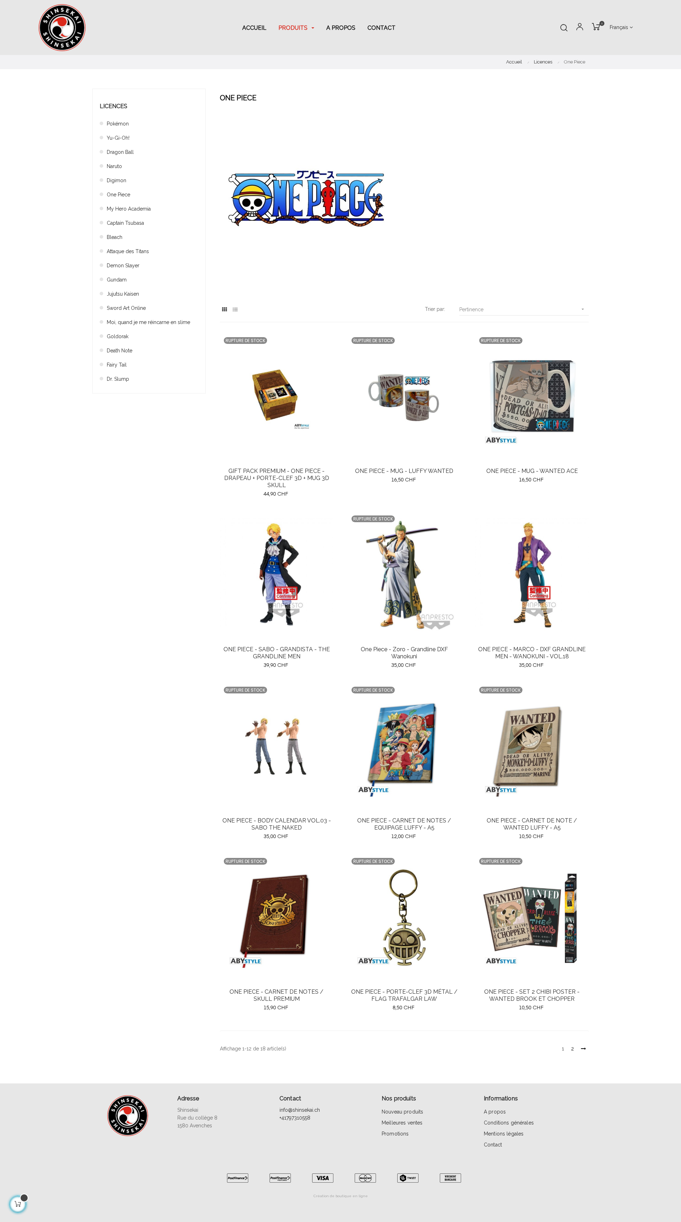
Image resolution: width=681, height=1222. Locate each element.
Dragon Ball (120, 152)
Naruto (114, 166)
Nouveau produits (402, 1112)
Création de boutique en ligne (341, 1196)
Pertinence (522, 309)
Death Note (119, 350)
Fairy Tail (117, 365)
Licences (113, 106)
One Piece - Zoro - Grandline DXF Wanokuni (404, 653)
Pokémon (118, 124)
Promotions (395, 1134)
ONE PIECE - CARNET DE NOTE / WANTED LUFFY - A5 (532, 824)
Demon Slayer (123, 265)
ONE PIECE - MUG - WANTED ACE (532, 471)
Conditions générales (509, 1123)
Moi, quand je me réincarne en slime (148, 322)
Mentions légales (504, 1134)
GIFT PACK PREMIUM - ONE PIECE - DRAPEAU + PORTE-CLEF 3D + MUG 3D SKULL (276, 478)
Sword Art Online (126, 308)
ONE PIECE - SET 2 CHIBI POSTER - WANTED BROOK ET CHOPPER (532, 995)
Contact (493, 1145)
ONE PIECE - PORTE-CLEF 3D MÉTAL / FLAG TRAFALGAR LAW (404, 995)
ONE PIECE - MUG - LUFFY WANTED (404, 471)
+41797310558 (294, 1118)
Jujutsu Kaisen (123, 294)
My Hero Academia (129, 209)
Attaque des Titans (128, 251)
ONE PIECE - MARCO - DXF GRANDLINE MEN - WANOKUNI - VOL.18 (532, 653)
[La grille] (224, 309)
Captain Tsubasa (125, 223)
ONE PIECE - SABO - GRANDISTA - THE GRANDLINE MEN (276, 653)
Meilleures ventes (402, 1123)
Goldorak (117, 336)
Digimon (116, 180)
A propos (495, 1112)
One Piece (118, 194)
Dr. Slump (118, 379)
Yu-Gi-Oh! (118, 138)
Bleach (114, 237)
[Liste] (235, 309)
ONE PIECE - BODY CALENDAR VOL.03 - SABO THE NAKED (276, 824)
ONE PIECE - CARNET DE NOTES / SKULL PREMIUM (276, 995)
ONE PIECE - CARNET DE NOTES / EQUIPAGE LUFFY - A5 (404, 824)
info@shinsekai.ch (299, 1110)
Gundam (117, 280)
